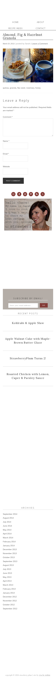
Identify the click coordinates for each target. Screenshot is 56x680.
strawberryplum (28, 9)
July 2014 (7, 522)
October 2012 (9, 605)
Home (15, 22)
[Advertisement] (28, 259)
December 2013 (10, 549)
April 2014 (7, 534)
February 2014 (9, 541)
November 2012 (10, 601)
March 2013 (8, 585)
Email (6, 154)
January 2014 (9, 545)
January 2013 (9, 593)
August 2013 (8, 565)
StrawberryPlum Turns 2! (28, 358)
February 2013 (9, 589)
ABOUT (40, 22)
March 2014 (8, 538)
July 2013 (7, 569)
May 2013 (7, 577)
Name (6, 141)
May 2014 (7, 530)
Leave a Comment (40, 43)
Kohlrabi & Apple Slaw (28, 323)
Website (6, 166)
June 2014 (7, 526)
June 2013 (7, 573)
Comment (8, 117)
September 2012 (10, 609)
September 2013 (10, 561)
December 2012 (10, 597)
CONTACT (40, 28)
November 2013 (10, 553)
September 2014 (10, 514)
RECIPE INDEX (15, 28)
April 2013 (7, 581)
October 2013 (9, 557)
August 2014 (8, 518)
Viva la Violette (44, 675)
